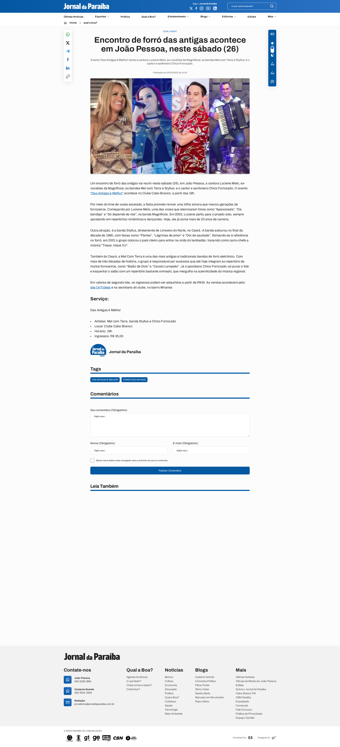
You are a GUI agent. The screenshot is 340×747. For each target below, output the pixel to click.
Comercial (242, 705)
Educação (171, 689)
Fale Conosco (244, 709)
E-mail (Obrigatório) (185, 443)
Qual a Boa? (148, 16)
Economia (171, 685)
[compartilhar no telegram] (68, 51)
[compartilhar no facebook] (68, 60)
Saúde (168, 705)
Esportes (100, 16)
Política (125, 16)
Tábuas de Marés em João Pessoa (256, 681)
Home (73, 23)
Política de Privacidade (249, 713)
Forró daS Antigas (134, 379)
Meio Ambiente (173, 713)
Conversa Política (205, 681)
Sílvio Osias (202, 689)
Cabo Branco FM (246, 693)
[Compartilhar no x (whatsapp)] (68, 43)
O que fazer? (133, 681)
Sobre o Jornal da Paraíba (251, 689)
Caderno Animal (204, 677)
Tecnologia (171, 709)
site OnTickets (100, 287)
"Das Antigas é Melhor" (106, 193)
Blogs (204, 16)
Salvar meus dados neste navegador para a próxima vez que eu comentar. (132, 460)
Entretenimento (177, 16)
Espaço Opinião (245, 718)
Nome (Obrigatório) (102, 443)
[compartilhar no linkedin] (67, 68)
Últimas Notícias (73, 16)
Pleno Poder (202, 685)
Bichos (169, 677)
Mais (270, 16)
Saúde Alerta (202, 693)
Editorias (227, 16)
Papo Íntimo (202, 701)
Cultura (169, 681)
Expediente (242, 701)
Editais (252, 16)
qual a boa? (90, 23)
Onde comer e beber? (139, 685)
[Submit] (271, 6)
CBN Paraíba (243, 697)
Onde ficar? (133, 689)
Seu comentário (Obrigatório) (108, 410)
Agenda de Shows (137, 677)
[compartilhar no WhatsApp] (68, 34)
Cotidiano (170, 701)
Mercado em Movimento (209, 697)
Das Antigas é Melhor (105, 379)
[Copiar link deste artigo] (68, 77)
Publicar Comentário (170, 470)
